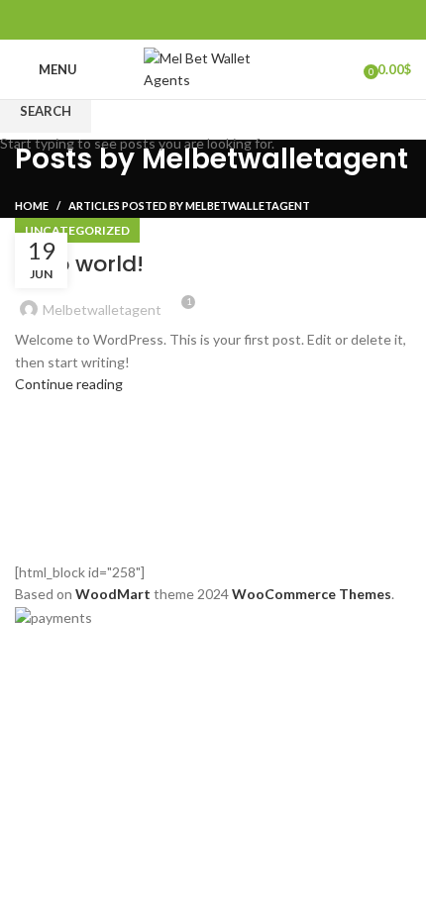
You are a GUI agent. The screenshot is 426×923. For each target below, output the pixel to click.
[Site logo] (213, 67)
